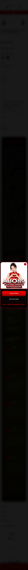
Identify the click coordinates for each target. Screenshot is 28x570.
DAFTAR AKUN (14, 299)
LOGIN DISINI (14, 293)
